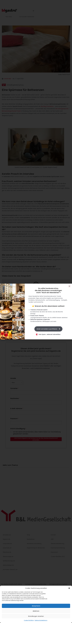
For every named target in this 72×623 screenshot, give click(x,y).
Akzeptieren (36, 606)
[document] (36, 311)
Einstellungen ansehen (36, 616)
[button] (69, 588)
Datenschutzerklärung (41, 620)
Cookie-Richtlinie (29, 620)
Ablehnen (36, 611)
